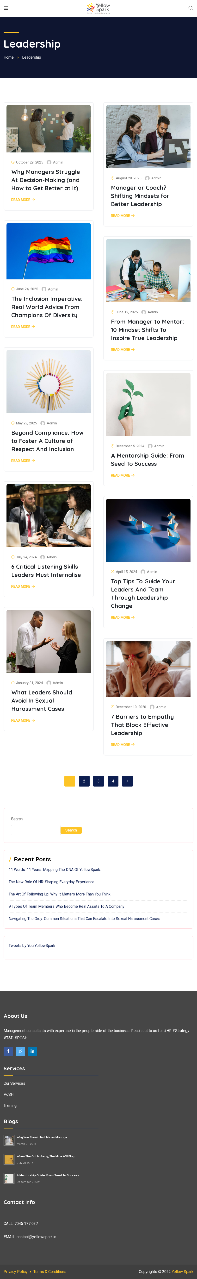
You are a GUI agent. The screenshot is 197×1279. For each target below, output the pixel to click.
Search (17, 819)
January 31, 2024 (29, 683)
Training (10, 1105)
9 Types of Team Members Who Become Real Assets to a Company (66, 906)
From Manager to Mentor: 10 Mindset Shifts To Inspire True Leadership (147, 329)
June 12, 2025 (127, 312)
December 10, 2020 (131, 707)
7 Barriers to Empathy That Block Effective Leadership (142, 725)
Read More (20, 200)
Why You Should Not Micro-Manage (42, 1137)
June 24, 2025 (27, 289)
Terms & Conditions (49, 1271)
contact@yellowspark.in (36, 1237)
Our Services (14, 1083)
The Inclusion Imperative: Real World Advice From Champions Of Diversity (47, 307)
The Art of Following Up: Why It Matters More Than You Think (60, 894)
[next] (127, 781)
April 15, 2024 (126, 572)
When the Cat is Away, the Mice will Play (45, 1156)
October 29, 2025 (29, 162)
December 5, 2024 (130, 446)
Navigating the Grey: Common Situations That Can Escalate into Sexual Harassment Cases (84, 918)
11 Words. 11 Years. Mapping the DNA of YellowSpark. (55, 869)
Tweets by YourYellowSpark (32, 945)
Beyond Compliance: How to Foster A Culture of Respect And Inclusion (47, 441)
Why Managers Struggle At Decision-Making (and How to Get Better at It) (45, 180)
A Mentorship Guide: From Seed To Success (48, 1175)
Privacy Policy (16, 1271)
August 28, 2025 (128, 178)
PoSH (8, 1094)
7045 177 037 (26, 1223)
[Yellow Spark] (98, 8)
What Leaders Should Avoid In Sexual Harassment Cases (41, 700)
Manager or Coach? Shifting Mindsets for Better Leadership (140, 196)
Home (9, 57)
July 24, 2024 (26, 557)
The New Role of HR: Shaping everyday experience (51, 882)
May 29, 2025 (26, 423)
